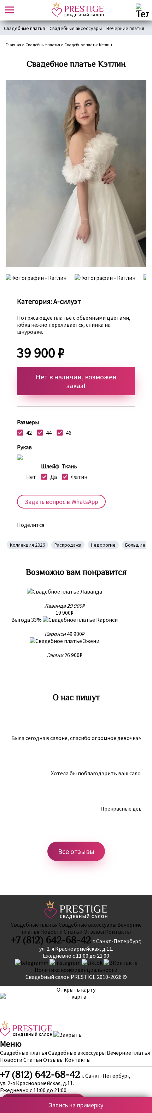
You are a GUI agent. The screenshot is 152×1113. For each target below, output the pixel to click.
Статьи (73, 931)
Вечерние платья (125, 28)
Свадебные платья (24, 28)
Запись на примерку (76, 1105)
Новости (51, 931)
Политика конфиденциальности (76, 969)
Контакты (118, 931)
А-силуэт (67, 301)
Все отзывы (76, 851)
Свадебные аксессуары (75, 28)
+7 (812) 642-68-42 (51, 940)
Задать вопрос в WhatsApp (61, 502)
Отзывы (93, 931)
